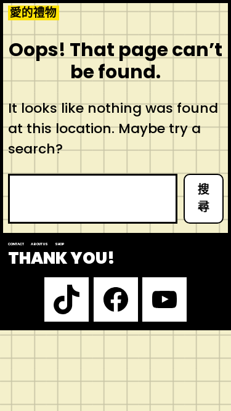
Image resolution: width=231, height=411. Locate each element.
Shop (60, 244)
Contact (16, 244)
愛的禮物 (33, 13)
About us (39, 244)
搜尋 (203, 198)
